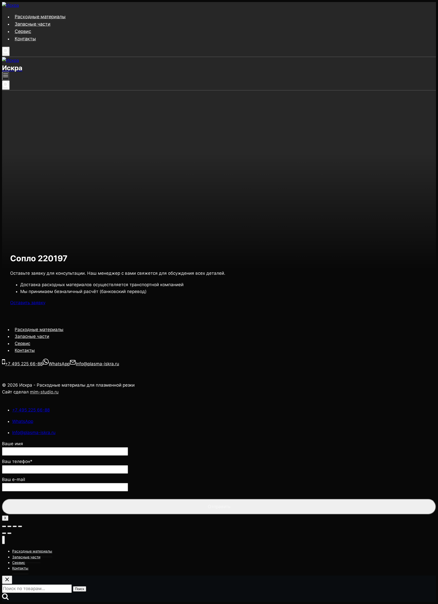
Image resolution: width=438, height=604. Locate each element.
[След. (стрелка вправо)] (9, 533)
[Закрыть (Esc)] (4, 526)
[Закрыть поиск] (7, 580)
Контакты (25, 38)
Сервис (23, 31)
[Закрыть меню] (3, 540)
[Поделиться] (9, 526)
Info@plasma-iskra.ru (34, 432)
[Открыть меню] (5, 76)
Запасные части (32, 24)
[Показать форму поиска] (6, 51)
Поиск (79, 589)
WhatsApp (22, 421)
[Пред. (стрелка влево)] (4, 533)
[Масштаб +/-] (20, 526)
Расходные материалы (40, 16)
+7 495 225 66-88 (31, 409)
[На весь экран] (15, 526)
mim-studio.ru (44, 391)
